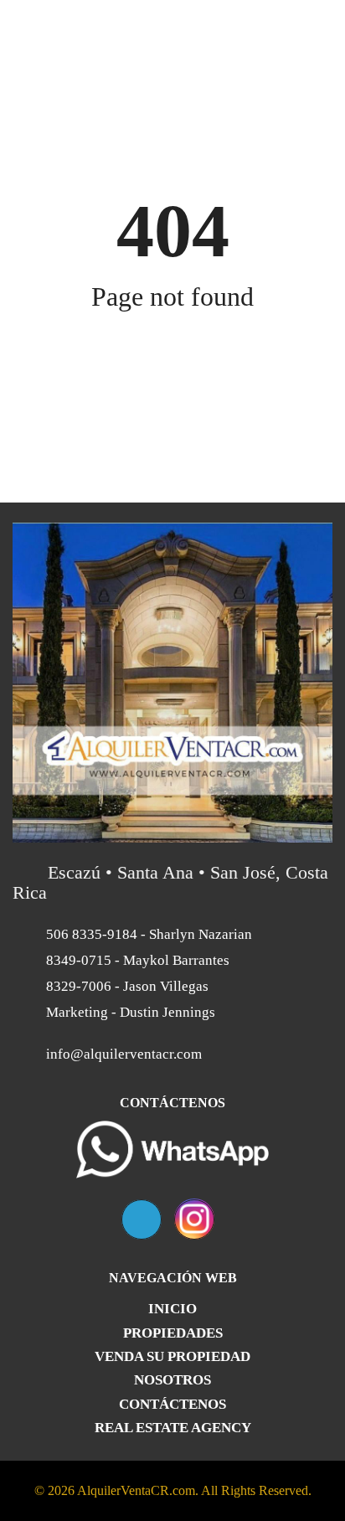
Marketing (129, 1012)
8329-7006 (126, 986)
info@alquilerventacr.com (124, 1054)
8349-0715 (136, 960)
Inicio (172, 1309)
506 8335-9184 (147, 934)
